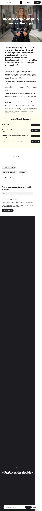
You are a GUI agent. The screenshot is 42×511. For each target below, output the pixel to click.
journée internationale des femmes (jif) (10, 172)
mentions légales (16, 206)
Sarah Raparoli (19, 28)
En (9, 2)
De (7, 2)
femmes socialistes (17, 164)
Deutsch (4, 199)
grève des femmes (22, 172)
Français (15, 199)
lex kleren (11, 177)
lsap (11, 164)
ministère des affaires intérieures (9, 167)
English (10, 199)
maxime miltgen (5, 164)
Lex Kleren (25, 28)
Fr (10, 2)
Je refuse (34, 507)
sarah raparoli (5, 177)
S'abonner (37, 2)
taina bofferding (27, 169)
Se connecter (29, 2)
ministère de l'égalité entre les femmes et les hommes (12, 169)
